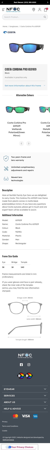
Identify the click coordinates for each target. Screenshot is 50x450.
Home (5, 26)
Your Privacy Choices (22, 447)
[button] (2, 2)
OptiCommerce (8, 440)
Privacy (4, 422)
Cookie (4, 431)
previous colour (21, 143)
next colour (28, 143)
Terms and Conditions (10, 426)
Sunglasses (13, 26)
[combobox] (22, 17)
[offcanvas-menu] (3, 9)
